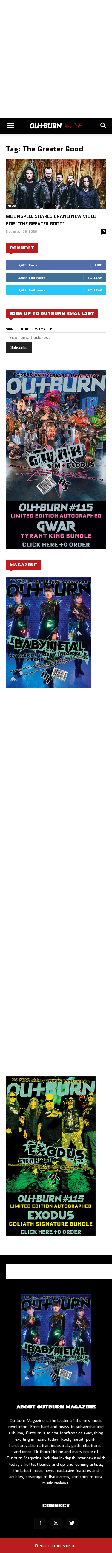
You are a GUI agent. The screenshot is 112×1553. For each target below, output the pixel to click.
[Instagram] (56, 1523)
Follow (95, 277)
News (12, 206)
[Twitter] (72, 1523)
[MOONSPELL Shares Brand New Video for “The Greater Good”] (56, 184)
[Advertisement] (56, 59)
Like (98, 265)
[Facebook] (40, 1523)
